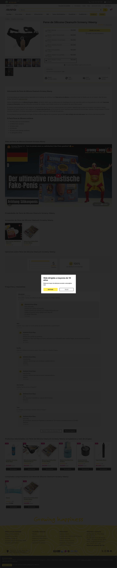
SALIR (66, 289)
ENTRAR (50, 289)
